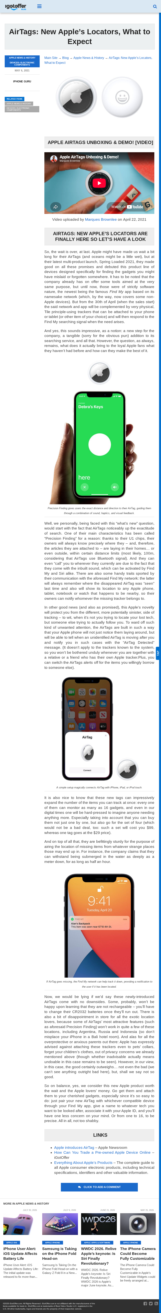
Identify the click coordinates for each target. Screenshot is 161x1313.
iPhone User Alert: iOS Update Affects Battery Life (20, 1254)
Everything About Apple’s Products (83, 1163)
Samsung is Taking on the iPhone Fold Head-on (59, 1254)
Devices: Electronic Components (18, 109)
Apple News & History (19, 104)
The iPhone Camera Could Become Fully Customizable (138, 1254)
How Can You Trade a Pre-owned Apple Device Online (102, 1152)
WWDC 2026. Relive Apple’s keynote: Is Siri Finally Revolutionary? (98, 1256)
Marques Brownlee (101, 219)
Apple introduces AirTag (74, 1147)
